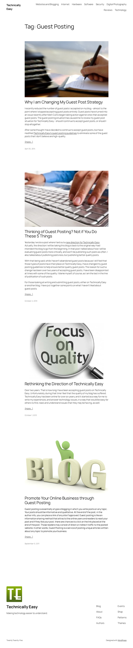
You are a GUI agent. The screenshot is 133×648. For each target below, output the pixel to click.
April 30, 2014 (30, 148)
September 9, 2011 (32, 543)
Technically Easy (22, 606)
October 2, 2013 (31, 301)
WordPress (122, 640)
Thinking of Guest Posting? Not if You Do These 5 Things (61, 233)
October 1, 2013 (31, 415)
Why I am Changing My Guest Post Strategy (64, 102)
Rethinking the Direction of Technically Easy (64, 383)
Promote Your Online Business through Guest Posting (59, 500)
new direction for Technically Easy (82, 242)
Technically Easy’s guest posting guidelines (55, 133)
